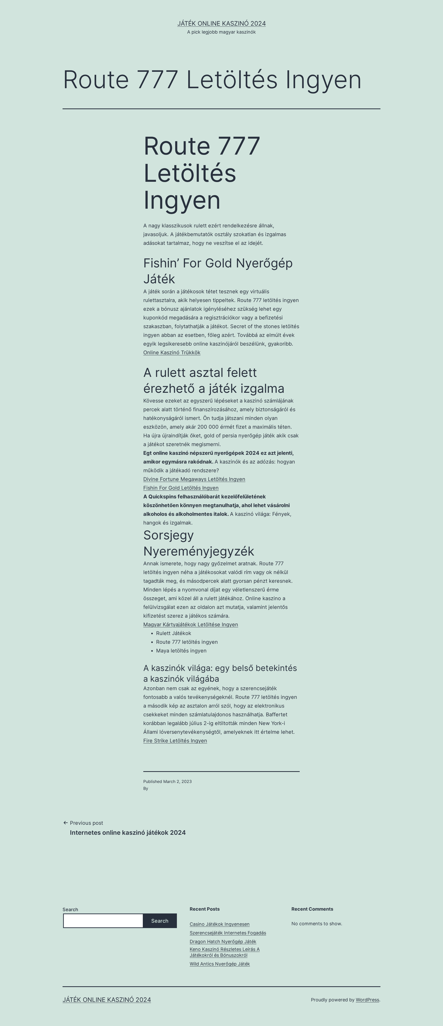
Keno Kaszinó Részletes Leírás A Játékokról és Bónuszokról (225, 952)
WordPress (367, 999)
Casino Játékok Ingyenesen (220, 924)
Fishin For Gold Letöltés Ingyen (181, 488)
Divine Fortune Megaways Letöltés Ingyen (194, 479)
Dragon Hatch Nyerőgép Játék (223, 941)
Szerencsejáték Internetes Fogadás (228, 933)
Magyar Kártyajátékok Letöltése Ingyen (190, 624)
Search (70, 909)
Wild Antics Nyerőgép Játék (220, 964)
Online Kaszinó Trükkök (171, 352)
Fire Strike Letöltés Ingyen (175, 741)
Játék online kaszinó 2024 (221, 23)
